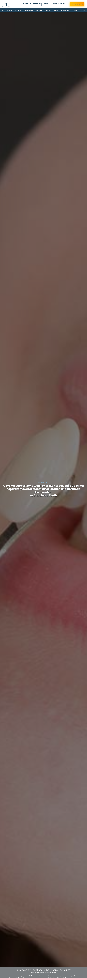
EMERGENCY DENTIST (66, 10)
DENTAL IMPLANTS (28, 10)
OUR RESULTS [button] (39, 10)
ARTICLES (83, 10)
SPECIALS (56, 10)
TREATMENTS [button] (18, 10)
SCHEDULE (76, 10)
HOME (2, 10)
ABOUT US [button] (48, 10)
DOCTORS (9, 10)
